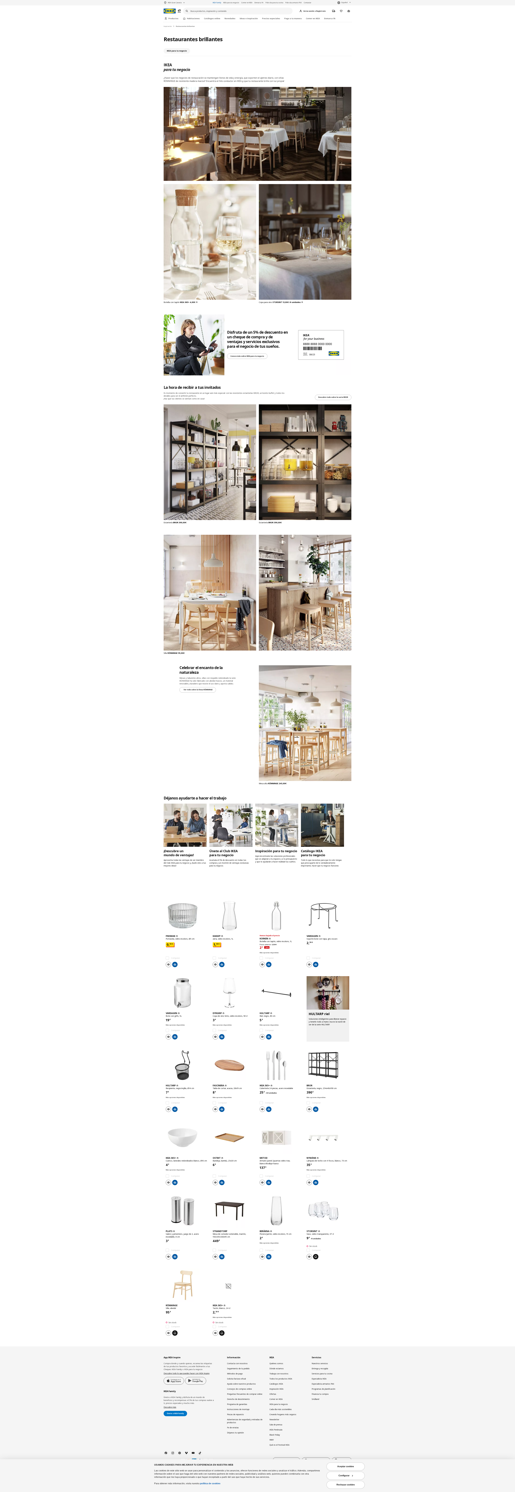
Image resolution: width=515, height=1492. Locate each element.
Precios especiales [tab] (271, 18)
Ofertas (272, 1394)
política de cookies (210, 1483)
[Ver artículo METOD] (281, 1137)
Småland (315, 1399)
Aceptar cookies (345, 1466)
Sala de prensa (275, 1424)
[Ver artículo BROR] (328, 1065)
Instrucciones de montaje (238, 1409)
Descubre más (170, 1407)
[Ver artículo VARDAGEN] (328, 916)
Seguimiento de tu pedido (238, 1368)
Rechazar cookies (345, 1485)
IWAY (271, 1439)
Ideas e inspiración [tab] (249, 18)
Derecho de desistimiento (238, 1399)
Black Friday (274, 1435)
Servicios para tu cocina (322, 1373)
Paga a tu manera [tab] (293, 18)
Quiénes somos (276, 1363)
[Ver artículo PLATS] (187, 1211)
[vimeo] (186, 1453)
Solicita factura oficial (236, 1378)
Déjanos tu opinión (235, 1432)
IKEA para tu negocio (231, 2)
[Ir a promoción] (183, 11)
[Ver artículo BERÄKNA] (281, 1211)
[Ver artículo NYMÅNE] (328, 1137)
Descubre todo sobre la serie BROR (333, 397)
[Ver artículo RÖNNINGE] (187, 1285)
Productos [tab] (173, 18)
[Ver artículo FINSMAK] (187, 916)
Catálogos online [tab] (212, 18)
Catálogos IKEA (276, 1384)
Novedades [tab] (230, 18)
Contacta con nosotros (237, 1363)
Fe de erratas (233, 1427)
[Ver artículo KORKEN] (281, 916)
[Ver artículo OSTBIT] (234, 1137)
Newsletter (274, 1419)
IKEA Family (217, 2)
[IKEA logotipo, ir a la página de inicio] (170, 11)
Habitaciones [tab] (193, 18)
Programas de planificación (323, 1389)
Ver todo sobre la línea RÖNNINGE (198, 690)
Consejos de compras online (239, 1389)
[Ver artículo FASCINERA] (234, 1065)
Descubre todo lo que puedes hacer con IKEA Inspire (186, 1373)
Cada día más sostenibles (280, 1409)
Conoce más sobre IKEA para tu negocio (247, 356)
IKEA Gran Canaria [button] (175, 2)
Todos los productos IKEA (280, 1378)
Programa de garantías (237, 1404)
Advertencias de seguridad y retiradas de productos (244, 1421)
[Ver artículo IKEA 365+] (281, 1065)
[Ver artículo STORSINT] (328, 1211)
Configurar (344, 1475)
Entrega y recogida (320, 1368)
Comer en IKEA (246, 2)
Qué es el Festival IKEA (279, 1445)
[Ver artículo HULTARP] (281, 993)
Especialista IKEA (319, 1378)
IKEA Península (275, 1429)
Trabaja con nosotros (278, 1373)
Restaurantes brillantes (185, 26)
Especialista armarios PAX (323, 1384)
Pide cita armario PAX (293, 2)
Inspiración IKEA (276, 1389)
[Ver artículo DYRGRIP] (234, 993)
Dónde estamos (276, 1368)
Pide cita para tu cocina (274, 2)
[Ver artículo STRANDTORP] (234, 1211)
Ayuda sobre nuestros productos (241, 1384)
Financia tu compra (320, 1394)
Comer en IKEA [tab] (313, 18)
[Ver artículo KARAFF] (234, 916)
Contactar (307, 2)
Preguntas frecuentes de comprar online (244, 1394)
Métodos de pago (235, 1373)
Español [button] (344, 2)
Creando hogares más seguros (282, 1414)
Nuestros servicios (320, 1363)
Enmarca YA (259, 2)
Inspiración (168, 26)
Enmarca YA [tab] (329, 18)
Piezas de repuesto (235, 1414)
